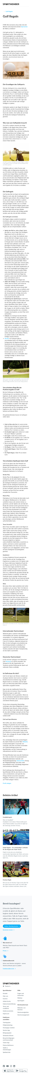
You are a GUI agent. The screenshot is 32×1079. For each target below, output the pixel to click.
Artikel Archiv (7, 1001)
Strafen (7, 338)
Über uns (5, 996)
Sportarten (24, 26)
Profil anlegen (7, 783)
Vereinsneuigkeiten (23, 1012)
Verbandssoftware (8, 1035)
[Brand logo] (11, 4)
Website (25, 741)
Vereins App (6, 1030)
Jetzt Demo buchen (11, 1073)
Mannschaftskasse (8, 1045)
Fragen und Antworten (20, 994)
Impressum (6, 1013)
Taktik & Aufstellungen (7, 1048)
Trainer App (6, 1042)
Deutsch (7, 986)
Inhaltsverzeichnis (8, 1011)
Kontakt (5, 993)
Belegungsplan (7, 1033)
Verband (8, 661)
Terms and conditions (6, 1007)
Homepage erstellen (9, 1027)
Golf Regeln (9, 11)
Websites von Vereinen (21, 1008)
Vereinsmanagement (23, 1015)
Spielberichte (6, 1052)
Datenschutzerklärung (9, 1004)
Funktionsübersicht (8, 968)
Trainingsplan (6, 1022)
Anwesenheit (20, 760)
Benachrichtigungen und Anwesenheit (8, 1039)
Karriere (5, 998)
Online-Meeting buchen (11, 926)
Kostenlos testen (8, 930)
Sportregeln (20, 1000)
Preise (5, 950)
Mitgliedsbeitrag (7, 1025)
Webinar (19, 998)
